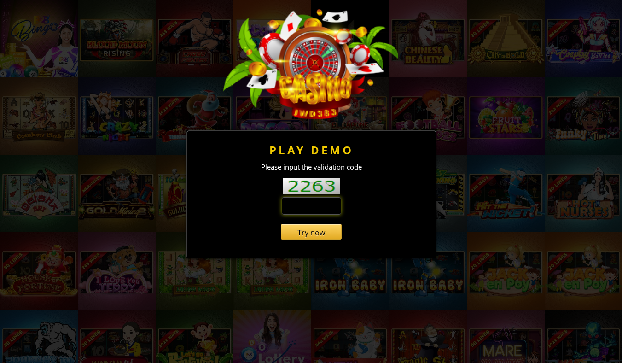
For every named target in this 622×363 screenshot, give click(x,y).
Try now (311, 233)
